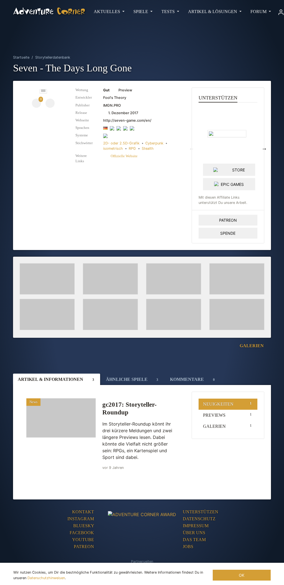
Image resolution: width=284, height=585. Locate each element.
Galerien (252, 345)
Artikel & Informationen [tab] (56, 379)
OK (241, 575)
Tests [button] (168, 11)
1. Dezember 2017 (122, 113)
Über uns (194, 532)
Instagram (81, 518)
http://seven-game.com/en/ (127, 120)
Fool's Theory (114, 98)
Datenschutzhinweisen (46, 578)
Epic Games (232, 184)
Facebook (82, 532)
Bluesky (84, 525)
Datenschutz (199, 518)
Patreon (228, 220)
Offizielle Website (124, 156)
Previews (227, 415)
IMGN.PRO (112, 105)
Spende (227, 233)
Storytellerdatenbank (52, 57)
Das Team (194, 539)
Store (238, 170)
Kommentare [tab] (192, 379)
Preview (117, 90)
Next (264, 148)
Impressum (196, 525)
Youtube (83, 539)
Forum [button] (259, 11)
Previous (191, 148)
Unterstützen (200, 511)
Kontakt (83, 511)
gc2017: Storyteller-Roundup (129, 408)
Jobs (188, 546)
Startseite (21, 57)
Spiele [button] (141, 11)
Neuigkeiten (227, 403)
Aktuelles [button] (107, 11)
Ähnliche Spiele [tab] (132, 379)
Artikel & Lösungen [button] (213, 11)
